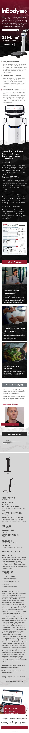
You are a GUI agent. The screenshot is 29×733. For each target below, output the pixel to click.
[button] (27, 716)
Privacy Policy (14, 731)
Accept (14, 727)
